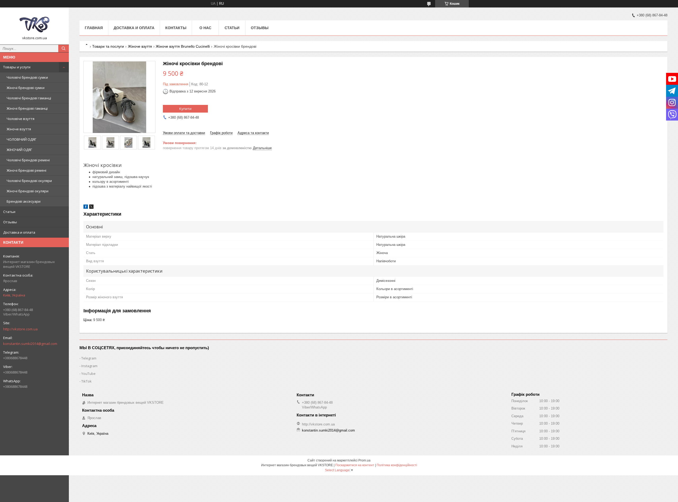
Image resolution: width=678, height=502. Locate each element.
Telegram (88, 358)
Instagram (89, 365)
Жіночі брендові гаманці (27, 108)
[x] (91, 208)
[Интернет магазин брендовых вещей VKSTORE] (34, 23)
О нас (205, 28)
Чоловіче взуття (20, 118)
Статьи (9, 211)
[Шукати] (63, 48)
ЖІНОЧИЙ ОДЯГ (19, 149)
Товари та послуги (108, 46)
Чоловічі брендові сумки (27, 77)
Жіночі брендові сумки (25, 87)
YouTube (88, 373)
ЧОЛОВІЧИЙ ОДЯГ (21, 139)
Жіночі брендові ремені (26, 170)
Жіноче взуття (19, 129)
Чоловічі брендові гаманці (29, 98)
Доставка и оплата (19, 232)
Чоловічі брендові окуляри (29, 180)
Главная (94, 28)
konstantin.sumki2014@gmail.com (30, 343)
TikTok (86, 381)
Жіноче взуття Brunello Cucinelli (183, 46)
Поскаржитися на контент (354, 465)
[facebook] (85, 208)
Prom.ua (364, 460)
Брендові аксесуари (24, 201)
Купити (185, 108)
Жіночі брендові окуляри (27, 191)
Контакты (175, 28)
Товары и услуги (16, 67)
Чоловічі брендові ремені (28, 160)
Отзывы (10, 222)
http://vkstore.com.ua (20, 329)
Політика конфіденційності (397, 465)
